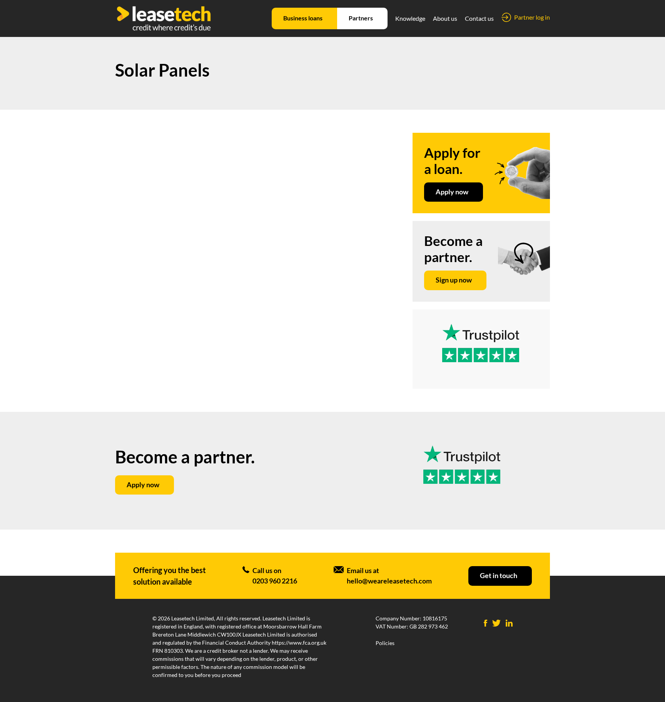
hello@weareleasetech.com (389, 581)
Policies (385, 643)
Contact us (479, 18)
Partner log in (532, 17)
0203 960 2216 (274, 581)
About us (445, 18)
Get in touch (498, 575)
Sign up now (454, 280)
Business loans (302, 18)
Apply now (452, 191)
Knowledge (410, 18)
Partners (361, 18)
